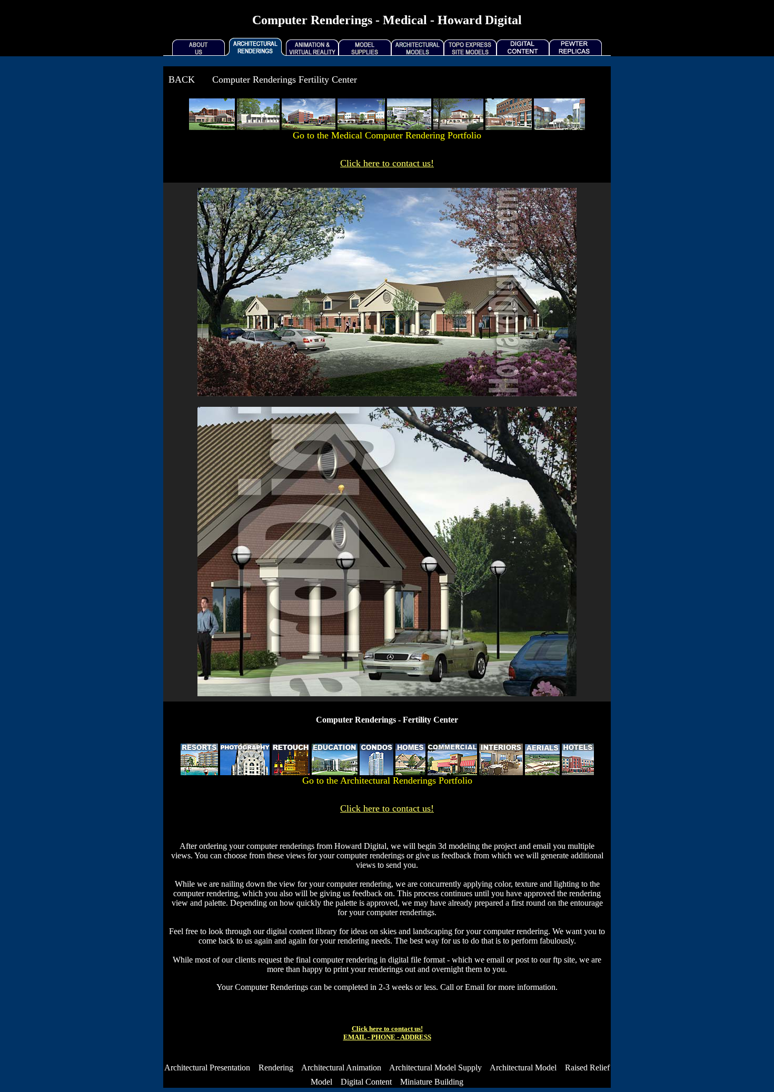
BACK (181, 79)
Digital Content (366, 1081)
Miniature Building (431, 1081)
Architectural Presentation (207, 1067)
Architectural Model (523, 1067)
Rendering (276, 1067)
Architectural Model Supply (435, 1067)
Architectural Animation (341, 1067)
